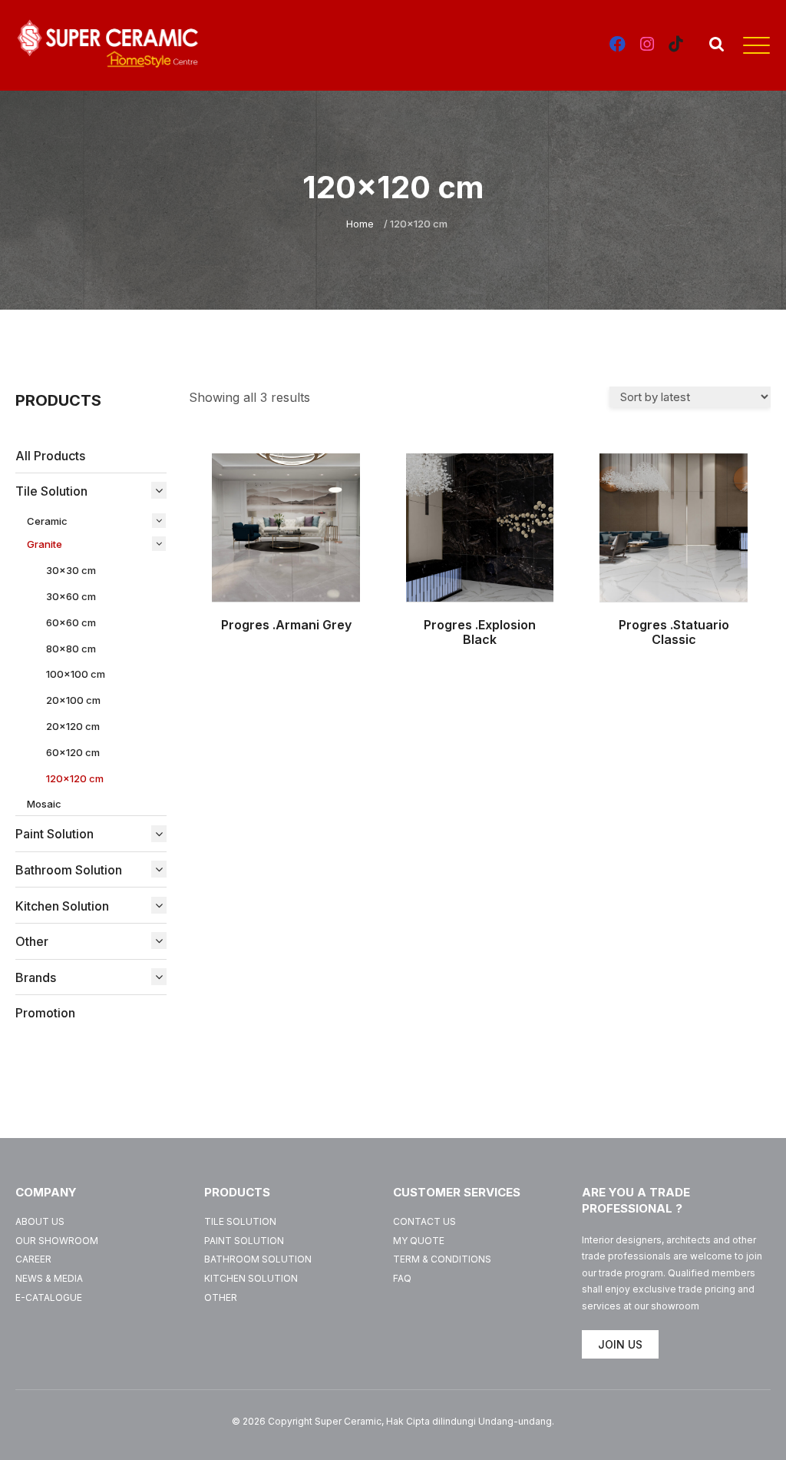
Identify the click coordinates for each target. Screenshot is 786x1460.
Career (33, 1259)
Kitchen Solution (251, 1278)
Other (220, 1297)
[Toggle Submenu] (155, 490)
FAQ (402, 1278)
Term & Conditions (442, 1259)
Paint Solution (244, 1240)
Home (360, 223)
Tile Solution (240, 1221)
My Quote (418, 1240)
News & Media (49, 1278)
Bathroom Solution (258, 1259)
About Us (39, 1221)
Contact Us (424, 1221)
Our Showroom (56, 1240)
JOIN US (620, 1344)
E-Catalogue (48, 1297)
